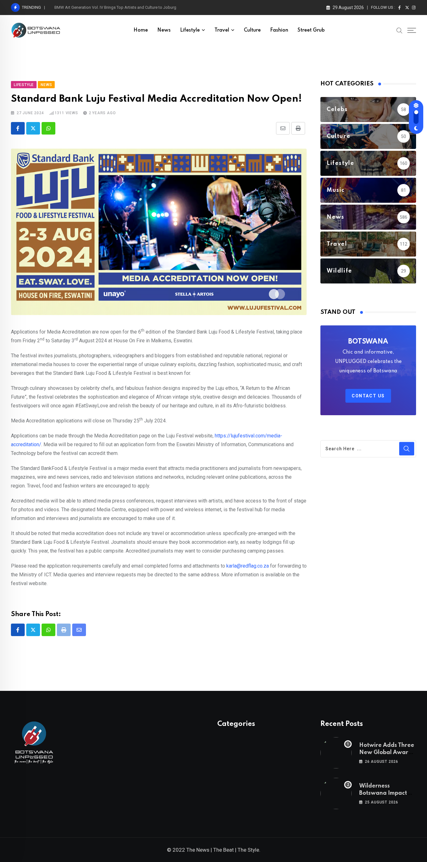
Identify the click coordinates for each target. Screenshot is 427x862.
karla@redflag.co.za (247, 566)
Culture (252, 30)
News (164, 30)
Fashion (279, 30)
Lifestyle (190, 30)
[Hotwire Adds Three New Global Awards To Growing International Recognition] (336, 752)
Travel (221, 30)
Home (140, 30)
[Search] (399, 30)
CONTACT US (368, 395)
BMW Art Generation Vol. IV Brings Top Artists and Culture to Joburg (115, 7)
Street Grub (311, 30)
